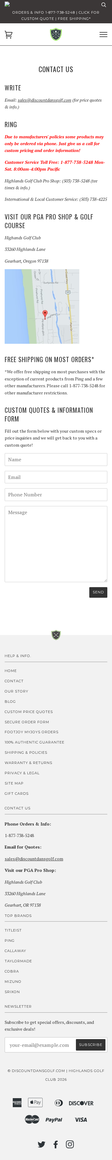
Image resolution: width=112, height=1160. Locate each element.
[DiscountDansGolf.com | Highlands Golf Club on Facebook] (56, 1146)
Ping (10, 940)
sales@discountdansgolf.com (44, 100)
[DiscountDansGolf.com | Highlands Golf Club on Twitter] (42, 1146)
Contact (14, 681)
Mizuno (13, 981)
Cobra (12, 971)
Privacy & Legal (22, 773)
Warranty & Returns (28, 763)
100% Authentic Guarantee (34, 742)
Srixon (12, 992)
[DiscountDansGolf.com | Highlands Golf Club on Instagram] (70, 1146)
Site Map (14, 783)
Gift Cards (17, 793)
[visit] (42, 342)
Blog (10, 701)
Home (11, 671)
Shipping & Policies (26, 752)
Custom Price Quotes (29, 712)
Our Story (16, 691)
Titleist (13, 930)
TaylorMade (18, 961)
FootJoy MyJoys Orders (31, 732)
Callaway (15, 951)
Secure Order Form (27, 722)
